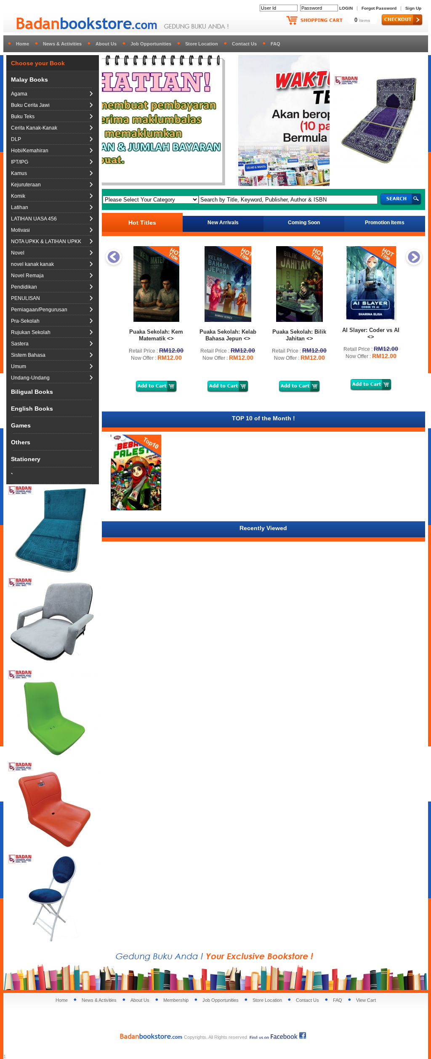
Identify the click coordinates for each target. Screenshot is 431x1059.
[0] (216, 120)
